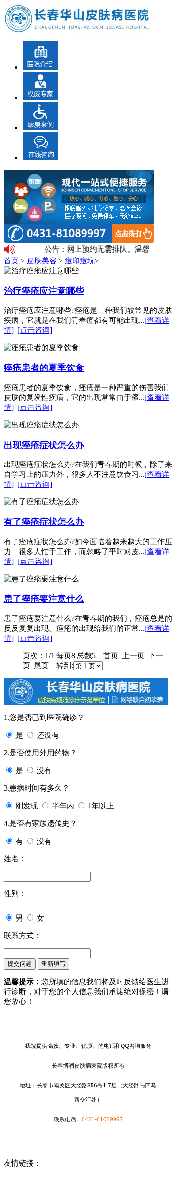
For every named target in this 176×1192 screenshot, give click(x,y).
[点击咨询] (34, 330)
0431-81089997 (102, 1119)
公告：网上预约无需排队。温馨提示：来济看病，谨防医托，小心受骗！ (95, 249)
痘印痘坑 (80, 261)
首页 (11, 261)
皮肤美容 (42, 261)
